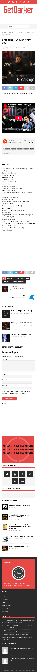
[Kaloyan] (5, 652)
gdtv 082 (6, 282)
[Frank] (5, 663)
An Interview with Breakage (21, 335)
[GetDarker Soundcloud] (28, 2)
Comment (5, 359)
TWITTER (4, 602)
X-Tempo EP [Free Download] (21, 311)
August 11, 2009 (15, 548)
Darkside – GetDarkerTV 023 (19, 546)
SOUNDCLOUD (6, 605)
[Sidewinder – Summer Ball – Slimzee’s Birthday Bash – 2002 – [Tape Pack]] (5, 527)
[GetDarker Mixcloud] (24, 2)
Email (4, 380)
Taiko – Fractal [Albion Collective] (21, 536)
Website (4, 385)
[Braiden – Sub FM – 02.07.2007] (5, 507)
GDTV (11, 32)
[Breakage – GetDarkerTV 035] (6, 326)
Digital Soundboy (23, 278)
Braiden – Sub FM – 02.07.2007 (19, 505)
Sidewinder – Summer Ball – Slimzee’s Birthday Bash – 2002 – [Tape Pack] (20, 526)
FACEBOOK (5, 596)
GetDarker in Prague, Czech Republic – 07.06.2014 (19, 516)
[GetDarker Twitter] (9, 2)
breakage (10, 278)
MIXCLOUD (5, 608)
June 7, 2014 (14, 519)
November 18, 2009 (18, 325)
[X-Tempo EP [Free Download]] (6, 314)
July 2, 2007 (13, 507)
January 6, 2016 (15, 538)
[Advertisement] (19, 19)
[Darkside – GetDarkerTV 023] (5, 548)
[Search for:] (18, 26)
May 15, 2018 (14, 530)
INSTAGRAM (5, 611)
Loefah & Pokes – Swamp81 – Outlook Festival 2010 (17, 631)
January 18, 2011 (8, 48)
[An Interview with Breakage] (6, 338)
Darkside (18, 48)
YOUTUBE (5, 599)
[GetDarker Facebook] (16, 2)
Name (4, 374)
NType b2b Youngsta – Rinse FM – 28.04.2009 (15, 634)
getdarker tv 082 (18, 282)
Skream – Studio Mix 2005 (27, 648)
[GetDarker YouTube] (13, 2)
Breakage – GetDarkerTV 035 (21, 323)
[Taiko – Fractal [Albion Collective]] (5, 539)
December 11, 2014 (18, 313)
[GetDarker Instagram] (20, 2)
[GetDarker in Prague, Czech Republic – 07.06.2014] (5, 517)
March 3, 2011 (16, 337)
